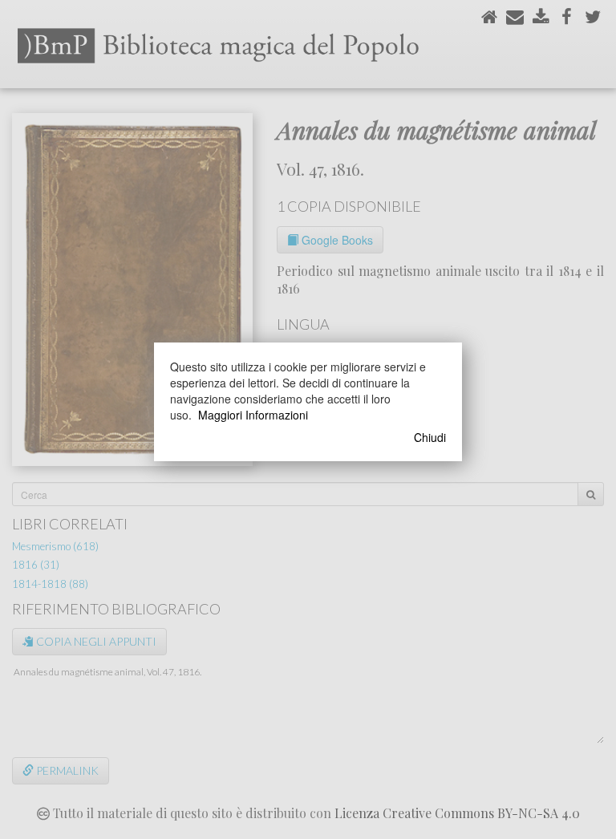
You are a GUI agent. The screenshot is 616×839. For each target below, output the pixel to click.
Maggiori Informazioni (253, 415)
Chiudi (430, 437)
